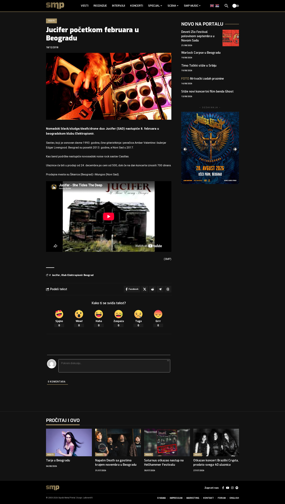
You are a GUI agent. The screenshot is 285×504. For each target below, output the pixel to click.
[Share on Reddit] (152, 289)
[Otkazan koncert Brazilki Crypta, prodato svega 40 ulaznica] (216, 442)
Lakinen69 (88, 497)
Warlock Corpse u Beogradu (201, 53)
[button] (226, 6)
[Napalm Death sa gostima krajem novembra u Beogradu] (118, 442)
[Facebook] (223, 488)
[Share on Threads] (167, 289)
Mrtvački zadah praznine (202, 79)
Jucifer (56, 275)
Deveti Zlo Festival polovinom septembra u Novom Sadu (197, 36)
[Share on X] (144, 289)
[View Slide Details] (209, 148)
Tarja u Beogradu (58, 460)
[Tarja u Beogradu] (69, 442)
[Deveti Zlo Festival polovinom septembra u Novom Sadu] (230, 38)
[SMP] (52, 488)
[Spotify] (237, 488)
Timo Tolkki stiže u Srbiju (198, 66)
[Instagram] (232, 488)
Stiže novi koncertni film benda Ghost (207, 91)
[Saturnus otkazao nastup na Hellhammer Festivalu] (167, 442)
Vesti (51, 20)
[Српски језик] (217, 6)
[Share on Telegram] (160, 289)
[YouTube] (227, 488)
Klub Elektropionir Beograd (77, 275)
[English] (212, 6)
